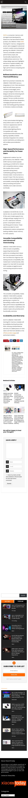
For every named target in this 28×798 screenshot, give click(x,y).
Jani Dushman (6, 26)
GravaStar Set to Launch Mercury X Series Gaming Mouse (18, 627)
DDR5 (22, 42)
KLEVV (5, 35)
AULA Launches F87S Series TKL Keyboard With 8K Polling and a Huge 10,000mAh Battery (19, 419)
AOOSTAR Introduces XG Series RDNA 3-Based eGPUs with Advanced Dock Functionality (18, 639)
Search (3, 593)
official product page (9, 333)
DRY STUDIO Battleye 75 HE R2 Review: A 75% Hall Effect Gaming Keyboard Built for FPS (18, 695)
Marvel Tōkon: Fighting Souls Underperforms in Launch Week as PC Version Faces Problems (8, 419)
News (4, 12)
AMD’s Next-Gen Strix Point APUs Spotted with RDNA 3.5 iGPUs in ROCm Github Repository (18, 652)
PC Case (13, 610)
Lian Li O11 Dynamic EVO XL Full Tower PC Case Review (18, 606)
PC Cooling (14, 620)
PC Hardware (10, 12)
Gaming (13, 736)
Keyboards (14, 699)
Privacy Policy (11, 775)
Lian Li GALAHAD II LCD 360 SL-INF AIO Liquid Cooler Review (18, 616)
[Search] (25, 2)
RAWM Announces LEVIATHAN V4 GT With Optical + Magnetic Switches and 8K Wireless (19, 398)
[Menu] (2, 2)
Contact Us (4, 775)
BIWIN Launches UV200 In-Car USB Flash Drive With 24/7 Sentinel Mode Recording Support (8, 398)
